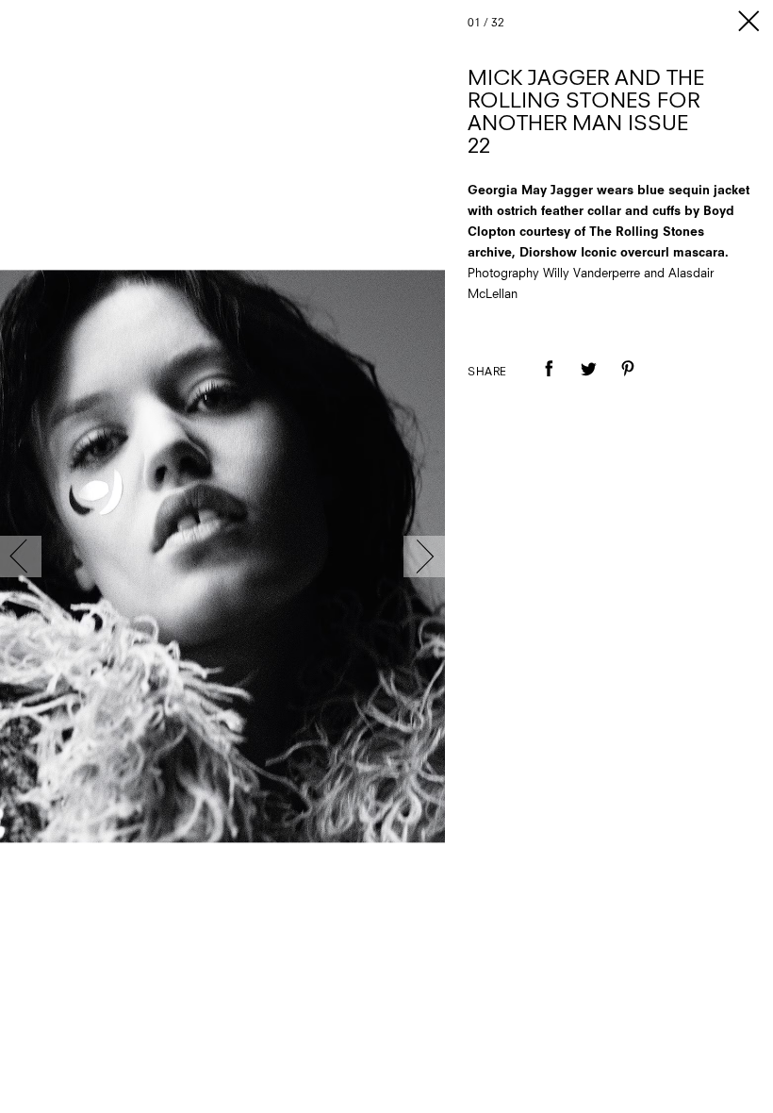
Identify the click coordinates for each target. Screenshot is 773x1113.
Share (487, 372)
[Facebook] (549, 382)
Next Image (424, 556)
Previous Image (20, 556)
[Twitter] (588, 382)
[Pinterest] (628, 382)
